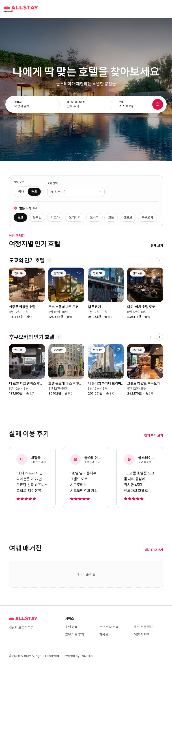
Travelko (86, 656)
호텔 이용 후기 (74, 634)
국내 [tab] (21, 191)
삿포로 (127, 217)
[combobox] (76, 192)
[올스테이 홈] (21, 9)
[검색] (157, 104)
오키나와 (75, 217)
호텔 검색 (71, 627)
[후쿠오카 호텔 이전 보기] (150, 337)
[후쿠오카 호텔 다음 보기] (159, 337)
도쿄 (20, 217)
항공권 (103, 634)
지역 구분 (19, 182)
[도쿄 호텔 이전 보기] (150, 260)
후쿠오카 (147, 217)
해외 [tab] (34, 191)
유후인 (37, 217)
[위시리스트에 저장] (39, 273)
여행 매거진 (141, 634)
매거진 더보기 (154, 550)
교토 (111, 217)
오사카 (94, 217)
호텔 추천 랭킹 (143, 627)
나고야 (55, 217)
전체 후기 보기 (153, 435)
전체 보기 (157, 245)
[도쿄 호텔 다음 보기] (159, 260)
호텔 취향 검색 (108, 627)
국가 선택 (52, 183)
